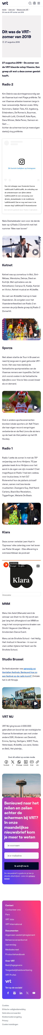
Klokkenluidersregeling (12, 1017)
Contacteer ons (13, 909)
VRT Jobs (9, 919)
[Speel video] (35, 252)
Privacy (5, 1020)
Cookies (5, 1005)
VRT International (13, 924)
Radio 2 (27, 210)
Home (4, 10)
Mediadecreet (12, 949)
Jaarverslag (10, 944)
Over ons (11, 10)
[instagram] (14, 993)
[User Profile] (34, 3)
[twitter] (27, 993)
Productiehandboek (15, 954)
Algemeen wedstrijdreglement (20, 935)
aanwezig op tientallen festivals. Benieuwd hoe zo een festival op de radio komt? (19, 672)
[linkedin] (21, 993)
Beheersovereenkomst (16, 939)
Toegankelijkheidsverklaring (18, 970)
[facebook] (8, 993)
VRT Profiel (10, 974)
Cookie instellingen (10, 1024)
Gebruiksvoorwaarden (11, 1013)
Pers (7, 914)
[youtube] (34, 993)
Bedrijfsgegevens (13, 965)
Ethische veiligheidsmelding (13, 1009)
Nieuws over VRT (22, 10)
